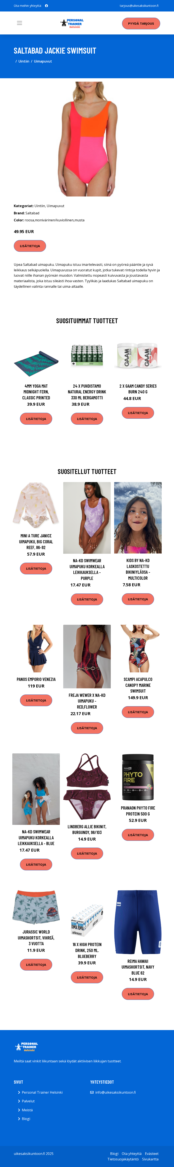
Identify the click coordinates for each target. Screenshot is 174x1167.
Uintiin (23, 61)
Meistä (27, 1110)
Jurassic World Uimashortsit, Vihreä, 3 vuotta (36, 937)
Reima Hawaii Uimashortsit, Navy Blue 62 (138, 966)
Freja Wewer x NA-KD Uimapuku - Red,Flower (87, 700)
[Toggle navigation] (19, 23)
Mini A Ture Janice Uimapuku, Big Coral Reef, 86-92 (36, 541)
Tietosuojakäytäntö (123, 1159)
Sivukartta (150, 1159)
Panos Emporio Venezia (36, 679)
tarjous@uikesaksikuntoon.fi (139, 6)
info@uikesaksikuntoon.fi (115, 1092)
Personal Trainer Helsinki (42, 1092)
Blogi (26, 1118)
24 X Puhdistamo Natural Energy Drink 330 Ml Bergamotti (87, 391)
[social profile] (46, 6)
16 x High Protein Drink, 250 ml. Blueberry (87, 950)
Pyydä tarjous (141, 23)
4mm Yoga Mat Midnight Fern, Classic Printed (36, 391)
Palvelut (28, 1101)
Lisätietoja (30, 246)
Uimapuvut (43, 61)
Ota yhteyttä (132, 1153)
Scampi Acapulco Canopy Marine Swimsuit (138, 684)
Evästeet (152, 1153)
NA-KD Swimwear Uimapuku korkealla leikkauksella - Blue (36, 837)
